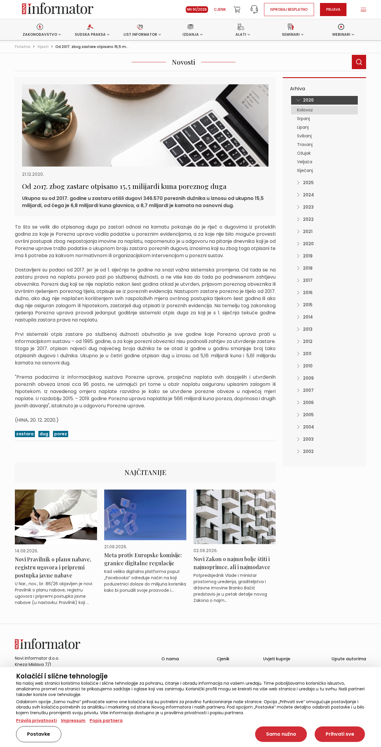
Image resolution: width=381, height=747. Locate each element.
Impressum (73, 720)
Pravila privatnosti (36, 720)
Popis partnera (106, 720)
